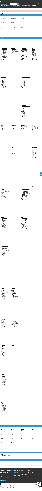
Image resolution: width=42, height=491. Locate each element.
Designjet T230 (34, 148)
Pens (22, 109)
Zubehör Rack (2, 262)
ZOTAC (12, 447)
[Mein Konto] (35, 4)
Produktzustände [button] (37, 0)
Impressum (8, 473)
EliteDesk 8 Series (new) (4, 48)
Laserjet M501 (34, 156)
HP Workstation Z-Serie (3, 63)
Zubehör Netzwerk (3, 407)
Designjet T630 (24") (34, 149)
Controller (2, 273)
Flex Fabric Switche (34, 184)
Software (3, 299)
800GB (3, 375)
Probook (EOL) (24, 85)
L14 (12, 150)
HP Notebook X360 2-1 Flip (24, 50)
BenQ (12, 429)
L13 (12, 147)
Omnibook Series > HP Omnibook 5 (26, 91)
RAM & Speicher (24, 114)
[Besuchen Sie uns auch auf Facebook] (1, 482)
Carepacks (22, 229)
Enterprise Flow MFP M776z (35, 134)
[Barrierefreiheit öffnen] (2, 14)
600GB (3, 289)
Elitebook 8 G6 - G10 (24, 49)
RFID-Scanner (3, 222)
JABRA (2, 437)
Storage (22, 217)
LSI (1, 439)
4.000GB (3, 287)
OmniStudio (3, 82)
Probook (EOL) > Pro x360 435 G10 (26, 77)
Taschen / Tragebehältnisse (4, 247)
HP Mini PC (2, 47)
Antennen (2, 176)
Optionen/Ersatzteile (24, 120)
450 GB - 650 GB (4, 372)
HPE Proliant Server (23, 176)
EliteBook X (22, 59)
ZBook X (32, 48)
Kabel (2, 92)
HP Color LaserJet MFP (34, 132)
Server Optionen (24, 226)
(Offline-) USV (3, 384)
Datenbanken (3, 229)
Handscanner (3, 221)
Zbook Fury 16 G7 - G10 (35, 56)
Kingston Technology (34, 437)
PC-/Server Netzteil (4, 385)
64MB (2, 347)
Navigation (3, 230)
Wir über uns (8, 2)
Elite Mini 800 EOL (4, 53)
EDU (11, 159)
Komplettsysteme (3, 304)
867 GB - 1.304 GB (4, 376)
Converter (13, 274)
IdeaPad (12, 126)
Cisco (32, 429)
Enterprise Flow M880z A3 (35, 133)
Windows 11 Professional (5, 246)
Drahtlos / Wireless (34, 176)
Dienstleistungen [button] (17, 0)
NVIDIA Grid (3, 293)
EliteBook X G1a (24, 61)
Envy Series (23, 88)
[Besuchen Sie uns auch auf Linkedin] (4, 482)
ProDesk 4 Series (4, 50)
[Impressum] (29, 4)
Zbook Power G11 (34, 58)
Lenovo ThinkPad (4, 413)
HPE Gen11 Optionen (23, 204)
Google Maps (1, 476)
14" (2, 323)
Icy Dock (32, 434)
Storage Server (3, 382)
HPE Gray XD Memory (24, 196)
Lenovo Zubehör (13, 161)
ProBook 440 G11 (24, 79)
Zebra (1, 447)
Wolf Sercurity (23, 107)
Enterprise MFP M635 (34, 163)
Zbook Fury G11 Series (34, 55)
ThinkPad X (12, 152)
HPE (1, 434)
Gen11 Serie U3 (24, 199)
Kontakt (8, 472)
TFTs (1, 402)
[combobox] (13, 4)
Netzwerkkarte (3, 315)
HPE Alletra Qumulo (24, 219)
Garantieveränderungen (25, 112)
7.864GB (3, 374)
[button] (32, 4)
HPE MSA (23, 221)
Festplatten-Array (4, 381)
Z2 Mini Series (3, 65)
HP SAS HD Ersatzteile (24, 231)
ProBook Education (23, 122)
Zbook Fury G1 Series (34, 54)
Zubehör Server (14, 298)
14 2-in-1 (13, 130)
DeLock (32, 430)
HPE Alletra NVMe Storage (25, 218)
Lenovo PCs (2, 84)
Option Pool (13, 163)
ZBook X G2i (33, 50)
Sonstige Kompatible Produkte (5, 248)
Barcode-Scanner (4, 220)
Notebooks (2, 322)
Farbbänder (2, 192)
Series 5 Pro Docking (14, 49)
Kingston (22, 437)
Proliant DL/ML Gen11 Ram (25, 191)
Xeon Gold (3, 354)
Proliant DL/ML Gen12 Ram (25, 192)
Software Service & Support (4, 233)
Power (32, 57)
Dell (21, 430)
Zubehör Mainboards (14, 321)
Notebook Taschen (23, 121)
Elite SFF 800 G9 (4, 57)
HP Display (2, 126)
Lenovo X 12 (13, 153)
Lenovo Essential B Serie (5, 329)
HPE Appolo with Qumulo (25, 220)
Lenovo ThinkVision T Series (5, 406)
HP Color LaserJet (33, 126)
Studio (32, 65)
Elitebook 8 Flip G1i (24, 53)
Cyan (2, 193)
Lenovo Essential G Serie (5, 330)
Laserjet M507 (34, 157)
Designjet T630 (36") (34, 150)
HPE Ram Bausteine (23, 188)
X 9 (12, 156)
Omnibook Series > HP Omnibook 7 (26, 92)
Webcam (23, 108)
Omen (2, 80)
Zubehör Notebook (3, 255)
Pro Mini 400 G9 (4, 52)
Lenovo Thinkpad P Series (5, 416)
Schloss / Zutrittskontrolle (5, 227)
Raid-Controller (3, 275)
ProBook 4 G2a (24, 84)
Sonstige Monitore (13, 52)
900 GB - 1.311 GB (4, 378)
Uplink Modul (13, 288)
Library (3, 272)
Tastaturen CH (3, 76)
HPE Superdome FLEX (24, 197)
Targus (12, 446)
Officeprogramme (24, 113)
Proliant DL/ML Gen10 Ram (25, 190)
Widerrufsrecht (9, 475)
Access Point (13, 272)
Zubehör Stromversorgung (15, 323)
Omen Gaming (23, 90)
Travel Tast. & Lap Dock (24, 116)
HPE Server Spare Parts (24, 230)
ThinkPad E (12, 133)
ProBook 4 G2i (23, 83)
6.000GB (3, 288)
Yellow (2, 195)
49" (2, 134)
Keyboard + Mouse (24, 105)
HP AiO (3, 79)
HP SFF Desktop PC (3, 54)
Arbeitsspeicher (4, 90)
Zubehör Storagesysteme (15, 299)
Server (2, 351)
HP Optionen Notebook (24, 111)
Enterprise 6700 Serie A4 (35, 128)
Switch (3, 318)
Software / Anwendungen (4, 228)
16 (12, 131)
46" (2, 404)
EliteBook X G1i (24, 60)
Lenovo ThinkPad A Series (5, 358)
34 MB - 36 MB (3, 345)
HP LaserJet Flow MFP (34, 161)
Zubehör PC (2, 258)
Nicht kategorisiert (3, 320)
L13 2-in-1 (13, 148)
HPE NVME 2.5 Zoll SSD (24, 200)
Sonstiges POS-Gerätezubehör (5, 261)
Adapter (13, 302)
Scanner (2, 219)
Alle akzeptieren (35, 484)
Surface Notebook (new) (24, 126)
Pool (21, 223)
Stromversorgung (3, 383)
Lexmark (12, 438)
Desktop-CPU (13, 304)
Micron (22, 439)
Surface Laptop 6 (24, 127)
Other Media (3, 204)
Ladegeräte (2, 202)
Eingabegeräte (2, 188)
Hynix (12, 434)
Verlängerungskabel (4, 201)
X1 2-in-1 (13, 157)
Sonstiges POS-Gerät (4, 218)
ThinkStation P (3, 88)
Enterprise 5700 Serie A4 (35, 127)
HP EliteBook (3, 324)
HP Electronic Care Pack (4, 388)
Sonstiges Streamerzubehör (15, 296)
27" (2, 129)
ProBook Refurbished (24, 80)
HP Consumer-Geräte (3, 77)
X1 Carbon (13, 158)
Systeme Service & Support (4, 386)
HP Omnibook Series (24, 89)
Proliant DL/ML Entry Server (25, 194)
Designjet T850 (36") (34, 151)
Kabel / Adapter (3, 199)
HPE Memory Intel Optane (25, 195)
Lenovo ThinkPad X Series (5, 417)
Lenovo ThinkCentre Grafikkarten (5, 292)
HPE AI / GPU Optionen (24, 202)
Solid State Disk (14, 318)
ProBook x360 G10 (24, 81)
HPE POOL (2, 294)
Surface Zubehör (23, 128)
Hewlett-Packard (23, 433)
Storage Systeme (3, 380)
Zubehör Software (14, 332)
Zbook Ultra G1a (34, 52)
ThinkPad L (12, 146)
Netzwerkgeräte (3, 316)
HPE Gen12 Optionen (23, 203)
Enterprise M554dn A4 (34, 129)
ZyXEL (32, 447)
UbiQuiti (32, 446)
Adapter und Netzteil (24, 117)
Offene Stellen (32, 0)
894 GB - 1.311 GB (4, 377)
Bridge (13, 273)
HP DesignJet (3, 387)
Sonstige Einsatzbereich (4, 200)
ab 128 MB (3, 348)
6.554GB (3, 373)
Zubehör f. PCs (2, 89)
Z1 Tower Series (4, 64)
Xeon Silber (3, 355)
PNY (11, 442)
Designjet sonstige (34, 153)
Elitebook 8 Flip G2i (24, 54)
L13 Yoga (13, 149)
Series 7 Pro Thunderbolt (15, 51)
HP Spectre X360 (4, 327)
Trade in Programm (30, 478)
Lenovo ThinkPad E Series (5, 332)
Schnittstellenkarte (14, 316)
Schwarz (3, 194)
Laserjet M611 (34, 158)
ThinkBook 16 (13, 132)
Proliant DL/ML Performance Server (26, 193)
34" (2, 131)
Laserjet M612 (34, 159)
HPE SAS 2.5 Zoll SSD (24, 201)
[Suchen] (18, 4)
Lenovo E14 (13, 134)
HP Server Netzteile (24, 232)
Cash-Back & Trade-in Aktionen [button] (10, 0)
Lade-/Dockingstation (4, 256)
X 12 (12, 154)
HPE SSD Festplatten (23, 198)
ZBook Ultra (33, 51)
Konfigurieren (35, 486)
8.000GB (3, 290)
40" (2, 133)
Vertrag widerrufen (3, 480)
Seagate (22, 443)
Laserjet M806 (34, 160)
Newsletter (1, 474)
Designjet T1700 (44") (34, 147)
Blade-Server (13, 292)
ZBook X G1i (33, 49)
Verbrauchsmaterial (24, 228)
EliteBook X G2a (24, 63)
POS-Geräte (2, 217)
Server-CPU (13, 317)
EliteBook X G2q (24, 64)
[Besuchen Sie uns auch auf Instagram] (2, 482)
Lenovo (13, 162)
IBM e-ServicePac (4, 357)
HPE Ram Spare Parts (24, 233)
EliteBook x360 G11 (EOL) (25, 55)
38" (2, 132)
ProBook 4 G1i (23, 78)
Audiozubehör (3, 251)
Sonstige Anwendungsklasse (5, 232)
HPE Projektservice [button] (22, 0)
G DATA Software (3, 433)
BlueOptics (22, 429)
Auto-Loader (13, 291)
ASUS (1, 429)
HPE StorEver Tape (24, 222)
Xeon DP (3, 353)
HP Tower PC (2, 59)
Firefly (32, 60)
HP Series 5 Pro (13, 48)
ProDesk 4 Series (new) (4, 49)
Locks (23, 110)
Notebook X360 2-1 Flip (24, 56)
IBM (21, 434)
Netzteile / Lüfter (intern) (25, 234)
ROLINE (32, 442)
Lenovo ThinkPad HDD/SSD (5, 379)
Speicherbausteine (3, 360)
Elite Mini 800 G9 (4, 51)
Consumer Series (23, 86)
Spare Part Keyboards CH (25, 115)
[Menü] (40, 482)
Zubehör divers (3, 252)
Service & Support (3, 224)
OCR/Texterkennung (4, 231)
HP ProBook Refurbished (25, 76)
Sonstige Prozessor (4, 352)
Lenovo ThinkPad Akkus (4, 414)
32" (2, 130)
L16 (12, 151)
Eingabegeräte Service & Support (4, 190)
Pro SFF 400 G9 (3, 58)
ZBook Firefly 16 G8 (34, 64)
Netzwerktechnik (24, 224)
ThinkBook (12, 128)
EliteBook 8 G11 (24, 47)
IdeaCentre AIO (4, 85)
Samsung (2, 443)
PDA (2, 198)
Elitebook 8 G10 (24, 48)
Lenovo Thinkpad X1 (4, 418)
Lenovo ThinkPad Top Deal (14, 127)
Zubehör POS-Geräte (3, 260)
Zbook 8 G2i (33, 47)
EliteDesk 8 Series (4, 55)
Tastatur (3, 189)
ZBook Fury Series (34, 53)
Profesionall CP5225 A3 (35, 131)
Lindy (22, 438)
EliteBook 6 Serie (23, 65)
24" (2, 128)
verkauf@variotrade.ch (25, 476)
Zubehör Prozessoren (14, 322)
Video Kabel (23, 118)
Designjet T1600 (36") (34, 146)
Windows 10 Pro (4, 245)
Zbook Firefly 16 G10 (34, 63)
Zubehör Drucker (3, 254)
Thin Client (2, 83)
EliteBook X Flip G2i (24, 51)
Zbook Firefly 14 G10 (34, 62)
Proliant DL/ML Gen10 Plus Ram (25, 189)
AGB (7, 474)
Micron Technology (34, 439)
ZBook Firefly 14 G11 (34, 61)
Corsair (12, 430)
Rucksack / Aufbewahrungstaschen (26, 106)
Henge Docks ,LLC (13, 433)
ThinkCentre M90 (4, 87)
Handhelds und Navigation (4, 196)
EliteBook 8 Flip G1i (24, 57)
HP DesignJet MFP (34, 154)
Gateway (3, 317)
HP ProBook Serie (4, 326)
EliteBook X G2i (24, 62)
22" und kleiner (3, 127)
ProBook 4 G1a (24, 82)
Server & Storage (24, 225)
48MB (2, 346)
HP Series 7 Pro (13, 50)
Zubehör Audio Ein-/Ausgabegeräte (5, 250)
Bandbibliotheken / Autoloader (4, 271)
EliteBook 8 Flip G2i (24, 58)
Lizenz (13, 330)
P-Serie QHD (13, 47)
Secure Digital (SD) (14, 344)
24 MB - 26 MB (3, 344)
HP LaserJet (33, 155)
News (1, 475)
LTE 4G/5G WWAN (24, 119)
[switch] (39, 487)
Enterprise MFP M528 (34, 162)
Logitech (32, 438)
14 (12, 129)
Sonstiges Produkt (4, 321)
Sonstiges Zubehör (4, 253)
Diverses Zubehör (4, 91)
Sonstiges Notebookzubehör (5, 257)
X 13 (12, 155)
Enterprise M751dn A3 (34, 130)
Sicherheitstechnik (3, 226)
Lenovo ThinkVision (4, 405)
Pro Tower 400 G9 (4, 62)
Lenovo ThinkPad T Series (5, 359)
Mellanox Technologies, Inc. (14, 439)
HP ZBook (3, 328)
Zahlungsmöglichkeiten (3, 472)
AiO (2, 78)
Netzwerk (3, 302)
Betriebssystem (14, 329)
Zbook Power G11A (34, 59)
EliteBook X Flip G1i (24, 52)
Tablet (2, 249)
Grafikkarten (2, 291)
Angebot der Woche (28, 0)
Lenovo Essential (4, 411)
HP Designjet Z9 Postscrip (35, 152)
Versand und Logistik (2, 473)
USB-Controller (14, 320)
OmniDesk (3, 81)
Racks (2, 349)
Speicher (3, 361)
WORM (13, 345)
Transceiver (33, 187)
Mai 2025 (2, 454)
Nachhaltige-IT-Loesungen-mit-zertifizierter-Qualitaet (31, 472)
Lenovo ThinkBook (4, 331)
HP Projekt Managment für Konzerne (31, 477)
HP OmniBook (3, 325)
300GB (3, 286)
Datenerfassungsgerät (4, 197)
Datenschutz (8, 476)
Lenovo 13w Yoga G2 (14, 160)
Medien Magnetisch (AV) (4, 203)
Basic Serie (23, 87)
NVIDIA (2, 442)
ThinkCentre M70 (4, 86)
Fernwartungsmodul (14, 275)
